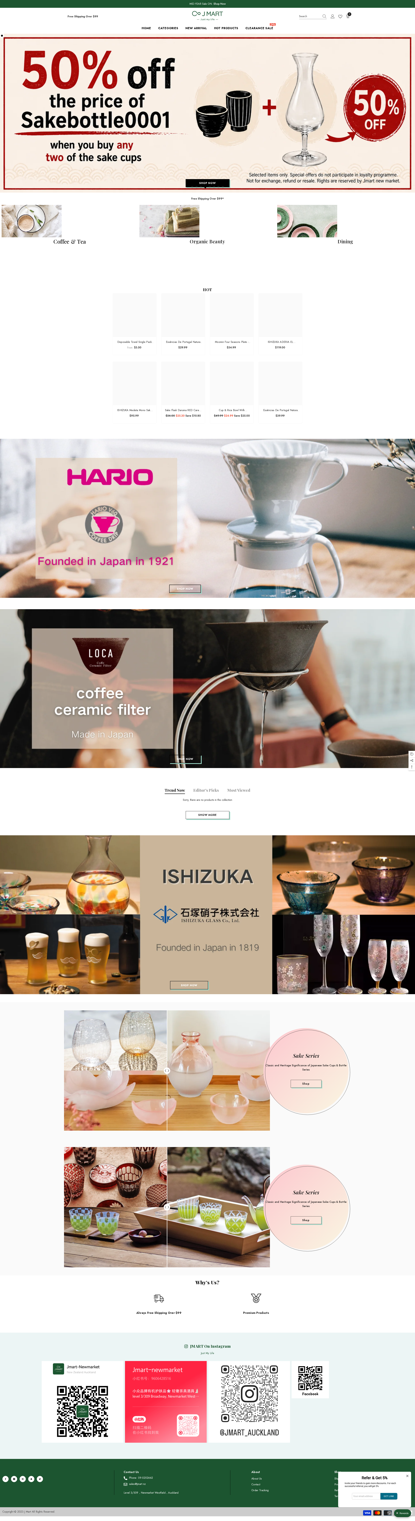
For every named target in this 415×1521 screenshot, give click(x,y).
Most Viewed (238, 790)
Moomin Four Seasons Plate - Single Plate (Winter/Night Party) (232, 342)
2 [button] (197, 187)
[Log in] (333, 16)
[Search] (313, 16)
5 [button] (210, 187)
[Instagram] (14, 1479)
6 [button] (214, 187)
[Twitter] (40, 1479)
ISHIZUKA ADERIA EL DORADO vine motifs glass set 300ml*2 (280, 342)
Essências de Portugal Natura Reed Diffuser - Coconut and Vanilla (183, 342)
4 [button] (205, 187)
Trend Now (175, 790)
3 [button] (201, 187)
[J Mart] (207, 518)
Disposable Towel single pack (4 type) (134, 342)
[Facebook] (5, 1479)
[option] (207, 113)
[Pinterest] (23, 1479)
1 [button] (192, 187)
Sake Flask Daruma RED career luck (183, 410)
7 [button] (218, 187)
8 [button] (223, 187)
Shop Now (219, 4)
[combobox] (309, 16)
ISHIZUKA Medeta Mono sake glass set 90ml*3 (134, 410)
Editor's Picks (206, 790)
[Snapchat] (31, 1479)
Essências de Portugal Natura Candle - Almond (280, 410)
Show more (207, 815)
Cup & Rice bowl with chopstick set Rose (232, 410)
